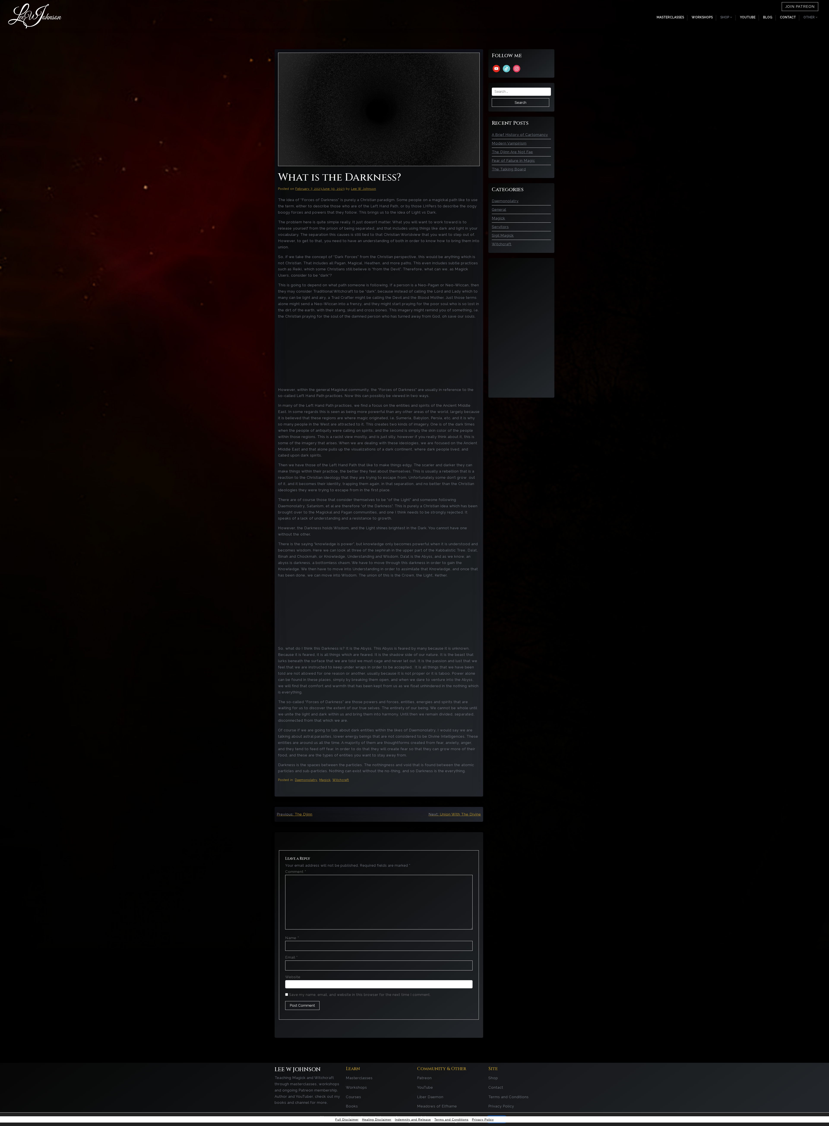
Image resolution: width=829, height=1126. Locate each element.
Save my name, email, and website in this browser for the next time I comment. (360, 995)
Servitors (500, 227)
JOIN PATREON (800, 6)
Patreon (424, 1078)
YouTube (748, 17)
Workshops (702, 17)
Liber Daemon (430, 1097)
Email (291, 957)
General (499, 209)
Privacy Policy (501, 1106)
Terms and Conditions (508, 1097)
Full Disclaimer (347, 1119)
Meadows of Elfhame (437, 1106)
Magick (325, 780)
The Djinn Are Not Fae (512, 152)
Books (352, 1106)
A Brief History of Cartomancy (520, 134)
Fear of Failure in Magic (513, 160)
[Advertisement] (379, 353)
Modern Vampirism (509, 143)
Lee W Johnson (363, 189)
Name (292, 938)
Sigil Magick (503, 235)
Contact (788, 17)
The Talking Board (509, 169)
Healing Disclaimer (376, 1119)
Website (293, 977)
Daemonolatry (306, 780)
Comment (295, 871)
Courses (353, 1097)
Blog (767, 17)
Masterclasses (670, 17)
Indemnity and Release (413, 1119)
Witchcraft (340, 780)
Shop (493, 1078)
